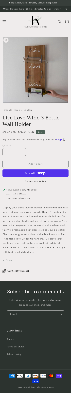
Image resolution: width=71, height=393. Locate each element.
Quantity (6, 145)
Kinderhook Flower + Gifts (31, 387)
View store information (18, 198)
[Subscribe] (60, 314)
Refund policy (14, 354)
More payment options (35, 181)
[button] (4, 21)
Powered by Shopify (47, 387)
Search (10, 339)
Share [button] (9, 260)
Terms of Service (15, 346)
